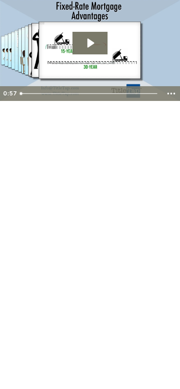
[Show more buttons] (171, 93)
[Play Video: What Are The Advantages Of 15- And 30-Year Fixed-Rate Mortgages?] (90, 43)
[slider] (89, 93)
